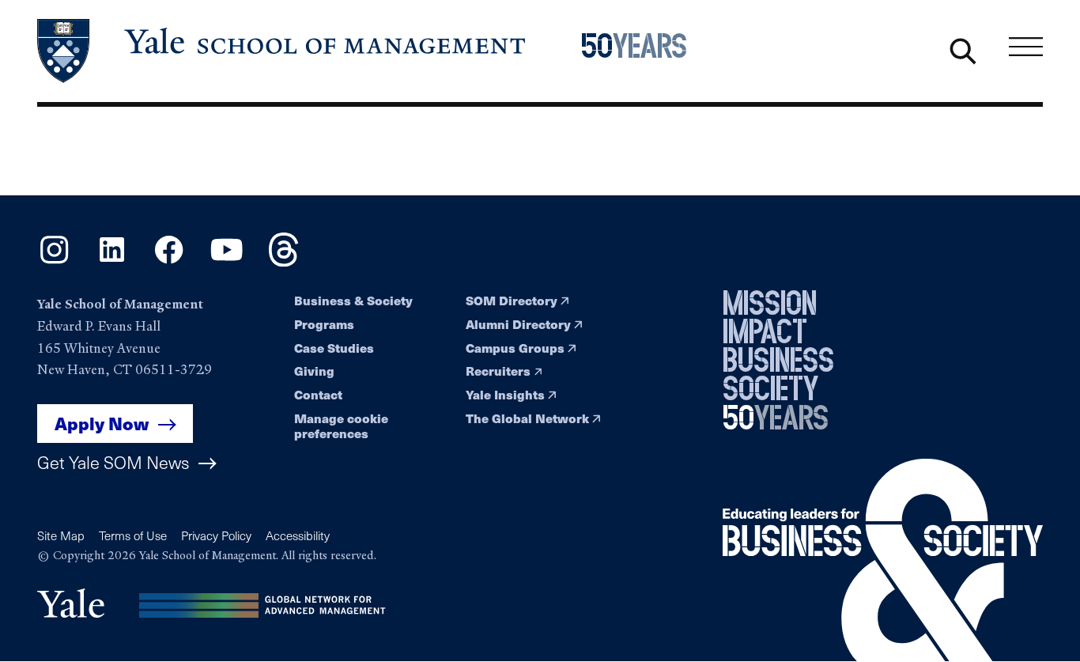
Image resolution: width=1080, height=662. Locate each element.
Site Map (61, 535)
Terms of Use (133, 535)
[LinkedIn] (112, 261)
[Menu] (1026, 47)
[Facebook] (169, 261)
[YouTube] (227, 261)
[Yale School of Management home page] (282, 51)
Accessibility (298, 535)
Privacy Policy (216, 535)
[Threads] (283, 261)
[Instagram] (54, 261)
